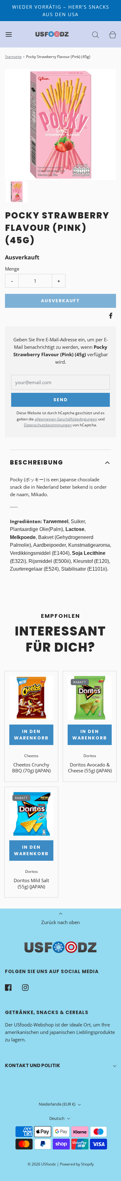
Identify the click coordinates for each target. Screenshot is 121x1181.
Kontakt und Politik (32, 1065)
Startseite (13, 56)
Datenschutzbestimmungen (48, 425)
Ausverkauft (60, 301)
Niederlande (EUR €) (57, 1104)
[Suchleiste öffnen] (95, 34)
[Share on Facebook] (109, 315)
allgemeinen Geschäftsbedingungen (66, 419)
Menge (12, 269)
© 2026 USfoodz (42, 1164)
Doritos (89, 755)
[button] (16, 191)
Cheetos (31, 755)
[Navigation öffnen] (8, 34)
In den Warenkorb (31, 734)
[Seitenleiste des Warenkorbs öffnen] (112, 34)
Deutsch (57, 1118)
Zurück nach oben (60, 922)
